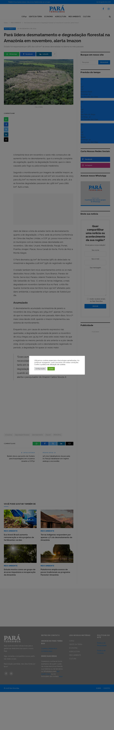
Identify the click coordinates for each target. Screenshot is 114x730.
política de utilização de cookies (53, 364)
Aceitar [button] (51, 369)
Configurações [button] (40, 369)
